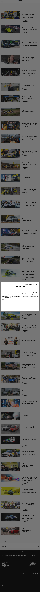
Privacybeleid (4, 299)
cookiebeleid (29, 296)
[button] (31, 284)
